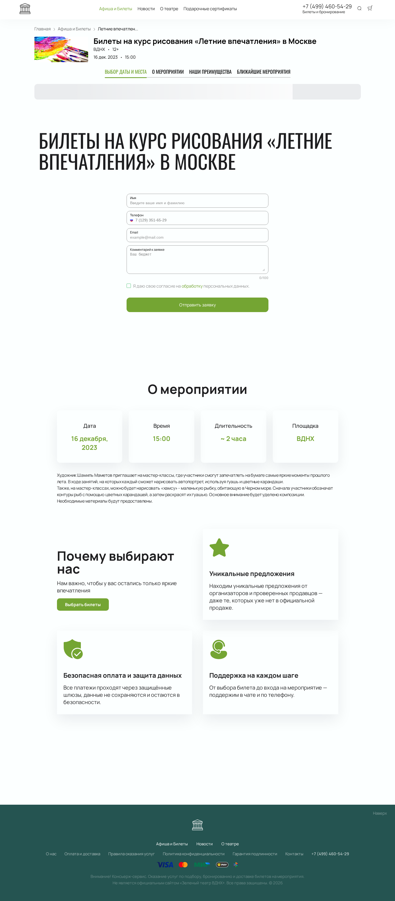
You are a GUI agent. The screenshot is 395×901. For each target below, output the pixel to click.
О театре (169, 8)
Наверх (380, 813)
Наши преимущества (210, 72)
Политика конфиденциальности (194, 854)
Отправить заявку (197, 305)
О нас (51, 854)
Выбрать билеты (83, 604)
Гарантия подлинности (255, 854)
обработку (192, 286)
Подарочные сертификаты (210, 8)
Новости (146, 8)
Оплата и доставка (82, 854)
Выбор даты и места (126, 72)
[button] (132, 220)
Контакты (294, 854)
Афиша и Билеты (115, 8)
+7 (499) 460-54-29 (327, 6)
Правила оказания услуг (131, 854)
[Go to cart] (370, 8)
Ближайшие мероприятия (263, 72)
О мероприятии (168, 72)
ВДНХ (99, 49)
